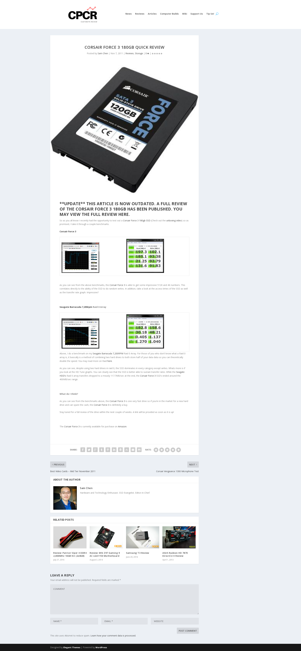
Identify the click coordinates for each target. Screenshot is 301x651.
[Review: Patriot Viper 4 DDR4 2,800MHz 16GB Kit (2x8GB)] (70, 537)
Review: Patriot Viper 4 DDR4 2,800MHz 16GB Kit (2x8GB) (70, 554)
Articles (152, 14)
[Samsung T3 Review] (142, 537)
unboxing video (174, 220)
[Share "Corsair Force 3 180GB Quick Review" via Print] (139, 450)
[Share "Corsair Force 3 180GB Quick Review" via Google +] (95, 450)
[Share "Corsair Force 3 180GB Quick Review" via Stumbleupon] (127, 450)
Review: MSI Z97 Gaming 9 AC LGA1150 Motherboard (105, 554)
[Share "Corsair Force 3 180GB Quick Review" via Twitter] (89, 450)
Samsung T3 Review (137, 552)
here (123, 214)
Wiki (184, 14)
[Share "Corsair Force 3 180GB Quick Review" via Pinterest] (108, 450)
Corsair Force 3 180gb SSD (136, 220)
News (128, 14)
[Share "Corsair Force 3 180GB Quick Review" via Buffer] (120, 450)
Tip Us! (210, 14)
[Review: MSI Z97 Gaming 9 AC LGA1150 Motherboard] (106, 537)
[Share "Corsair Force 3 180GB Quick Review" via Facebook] (83, 450)
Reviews (139, 14)
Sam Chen (103, 53)
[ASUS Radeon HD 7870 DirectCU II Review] (179, 537)
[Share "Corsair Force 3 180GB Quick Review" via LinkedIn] (114, 450)
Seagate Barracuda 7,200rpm (76, 306)
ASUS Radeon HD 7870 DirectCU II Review (175, 554)
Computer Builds (169, 14)
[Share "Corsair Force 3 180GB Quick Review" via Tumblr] (101, 450)
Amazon (122, 426)
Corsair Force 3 (68, 231)
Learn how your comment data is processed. (113, 635)
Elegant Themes (71, 647)
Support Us (196, 14)
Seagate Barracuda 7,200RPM (108, 353)
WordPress (101, 647)
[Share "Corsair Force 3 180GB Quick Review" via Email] (133, 450)
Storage (139, 53)
